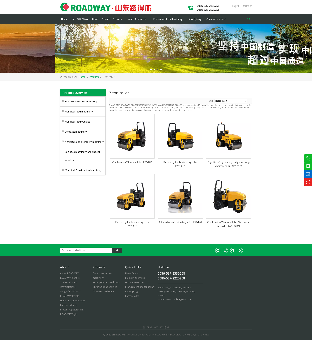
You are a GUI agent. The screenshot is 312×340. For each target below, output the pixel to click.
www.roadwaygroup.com (179, 299)
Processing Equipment (72, 309)
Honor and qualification (72, 300)
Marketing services (135, 277)
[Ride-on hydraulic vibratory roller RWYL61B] (132, 196)
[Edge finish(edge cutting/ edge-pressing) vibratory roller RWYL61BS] (228, 136)
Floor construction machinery (81, 101)
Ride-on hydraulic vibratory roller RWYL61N (180, 164)
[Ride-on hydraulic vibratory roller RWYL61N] (180, 136)
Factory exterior (68, 305)
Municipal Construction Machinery (83, 170)
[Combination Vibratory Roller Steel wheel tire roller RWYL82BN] (228, 196)
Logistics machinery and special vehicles (82, 156)
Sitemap (205, 334)
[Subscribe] (117, 250)
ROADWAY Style (68, 314)
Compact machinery (76, 131)
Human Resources (134, 282)
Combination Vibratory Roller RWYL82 (132, 162)
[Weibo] (225, 250)
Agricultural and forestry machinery (84, 141)
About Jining (131, 291)
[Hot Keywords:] (249, 19)
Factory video (132, 295)
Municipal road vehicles (77, 121)
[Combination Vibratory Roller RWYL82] (132, 136)
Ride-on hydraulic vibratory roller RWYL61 (180, 222)
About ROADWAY (69, 273)
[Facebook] (232, 250)
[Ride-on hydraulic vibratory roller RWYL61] (180, 196)
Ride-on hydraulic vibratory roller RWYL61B (132, 224)
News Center (132, 273)
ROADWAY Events (69, 295)
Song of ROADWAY (70, 291)
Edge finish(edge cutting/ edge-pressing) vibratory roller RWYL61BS (229, 164)
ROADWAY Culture (70, 277)
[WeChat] (218, 250)
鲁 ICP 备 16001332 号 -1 (156, 327)
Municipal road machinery (79, 111)
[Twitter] (240, 250)
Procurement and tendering (139, 286)
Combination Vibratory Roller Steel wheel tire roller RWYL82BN (228, 224)
